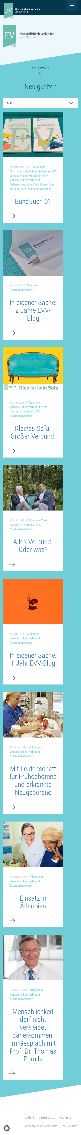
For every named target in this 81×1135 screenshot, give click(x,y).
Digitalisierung (41, 171)
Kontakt (29, 1117)
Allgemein (39, 167)
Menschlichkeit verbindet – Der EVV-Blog (51, 1126)
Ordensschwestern (20, 184)
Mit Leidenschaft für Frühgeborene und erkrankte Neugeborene (33, 781)
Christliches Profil (20, 171)
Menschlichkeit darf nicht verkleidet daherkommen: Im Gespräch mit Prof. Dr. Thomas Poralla (33, 1035)
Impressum (66, 1117)
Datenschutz (46, 1117)
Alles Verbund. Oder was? (33, 546)
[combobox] (40, 103)
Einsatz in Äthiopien (33, 902)
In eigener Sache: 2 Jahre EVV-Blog (33, 310)
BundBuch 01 (33, 201)
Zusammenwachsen (39, 189)
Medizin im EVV (38, 176)
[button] (7, 1128)
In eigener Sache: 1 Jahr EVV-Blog (33, 659)
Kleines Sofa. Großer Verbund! (33, 432)
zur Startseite (40, 68)
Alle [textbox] (9, 103)
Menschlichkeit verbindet (24, 180)
